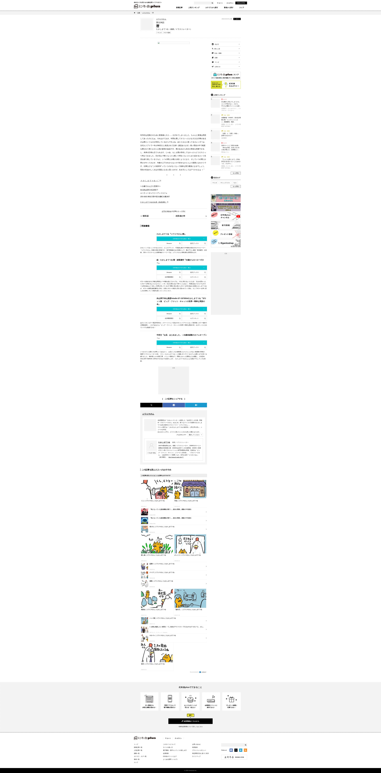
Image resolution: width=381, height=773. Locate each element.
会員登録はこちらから (191, 721)
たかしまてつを (164, 442)
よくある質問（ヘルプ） (170, 759)
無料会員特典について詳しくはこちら (191, 726)
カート (221, 3)
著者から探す (228, 7)
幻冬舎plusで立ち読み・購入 (182, 238)
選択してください (194, 435)
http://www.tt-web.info (175, 457)
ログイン (230, 3)
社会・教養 (218, 53)
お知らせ (217, 66)
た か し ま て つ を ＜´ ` (149, 181)
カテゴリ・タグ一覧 (140, 756)
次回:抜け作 (180, 216)
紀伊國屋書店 (169, 277)
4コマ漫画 (167, 32)
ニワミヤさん (146, 13)
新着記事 (179, 7)
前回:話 (146, 216)
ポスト (238, 19)
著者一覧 (137, 759)
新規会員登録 (241, 3)
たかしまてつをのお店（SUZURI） (153, 202)
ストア (241, 7)
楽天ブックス (194, 243)
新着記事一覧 (138, 747)
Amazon (169, 243)
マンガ (160, 32)
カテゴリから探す (211, 7)
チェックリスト (225, 182)
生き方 (217, 44)
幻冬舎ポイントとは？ (170, 756)
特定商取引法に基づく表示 (200, 753)
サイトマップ (196, 756)
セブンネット (194, 277)
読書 (138, 13)
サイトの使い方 (168, 747)
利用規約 (195, 747)
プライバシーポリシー (199, 750)
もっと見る (236, 173)
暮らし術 (217, 49)
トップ (136, 744)
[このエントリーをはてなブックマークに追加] (240, 750)
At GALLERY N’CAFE (148, 190)
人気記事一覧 (138, 750)
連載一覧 (137, 753)
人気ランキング (194, 7)
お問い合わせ (196, 744)
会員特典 (166, 753)
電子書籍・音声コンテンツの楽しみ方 (175, 750)
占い (235, 182)
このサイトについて (169, 744)
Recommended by (194, 672)
